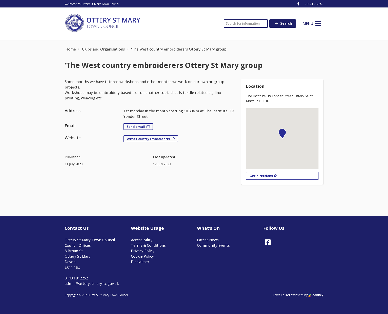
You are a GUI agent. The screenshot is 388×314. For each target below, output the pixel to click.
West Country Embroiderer (148, 139)
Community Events (213, 245)
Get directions (262, 176)
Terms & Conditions (148, 245)
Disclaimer (140, 261)
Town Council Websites (288, 295)
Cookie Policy (142, 256)
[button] (282, 134)
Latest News (208, 239)
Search (285, 23)
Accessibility (141, 239)
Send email (136, 126)
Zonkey (317, 295)
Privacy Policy (142, 250)
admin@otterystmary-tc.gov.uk (92, 283)
